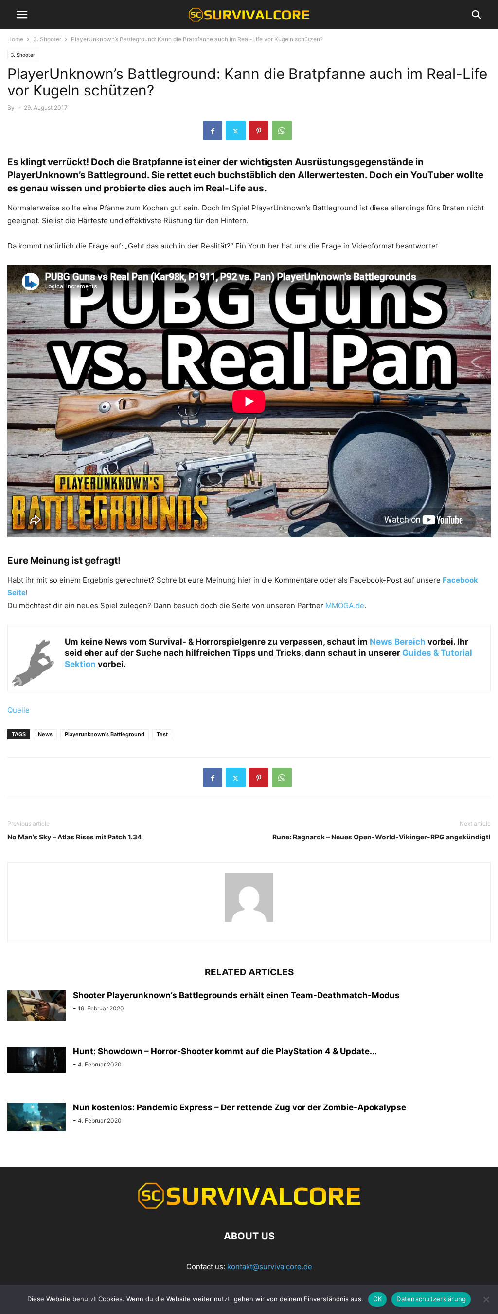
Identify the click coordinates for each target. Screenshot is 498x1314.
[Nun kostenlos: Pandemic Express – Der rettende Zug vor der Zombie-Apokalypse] (36, 1117)
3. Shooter (47, 39)
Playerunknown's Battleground (104, 734)
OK (377, 1299)
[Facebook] (212, 130)
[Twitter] (236, 130)
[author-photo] (249, 921)
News (45, 734)
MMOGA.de (344, 605)
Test (162, 734)
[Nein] (486, 1299)
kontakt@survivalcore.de (269, 1266)
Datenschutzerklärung (431, 1299)
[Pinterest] (258, 130)
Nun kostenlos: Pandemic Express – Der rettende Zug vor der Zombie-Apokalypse (239, 1107)
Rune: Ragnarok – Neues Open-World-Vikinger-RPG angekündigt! (381, 837)
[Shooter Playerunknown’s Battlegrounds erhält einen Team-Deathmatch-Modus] (36, 1005)
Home (15, 39)
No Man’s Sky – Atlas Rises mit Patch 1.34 (74, 837)
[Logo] (249, 1206)
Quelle (18, 710)
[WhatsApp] (282, 130)
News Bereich (398, 642)
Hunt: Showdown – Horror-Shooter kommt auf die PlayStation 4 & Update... (225, 1051)
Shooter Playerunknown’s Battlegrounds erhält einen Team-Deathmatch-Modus (236, 995)
